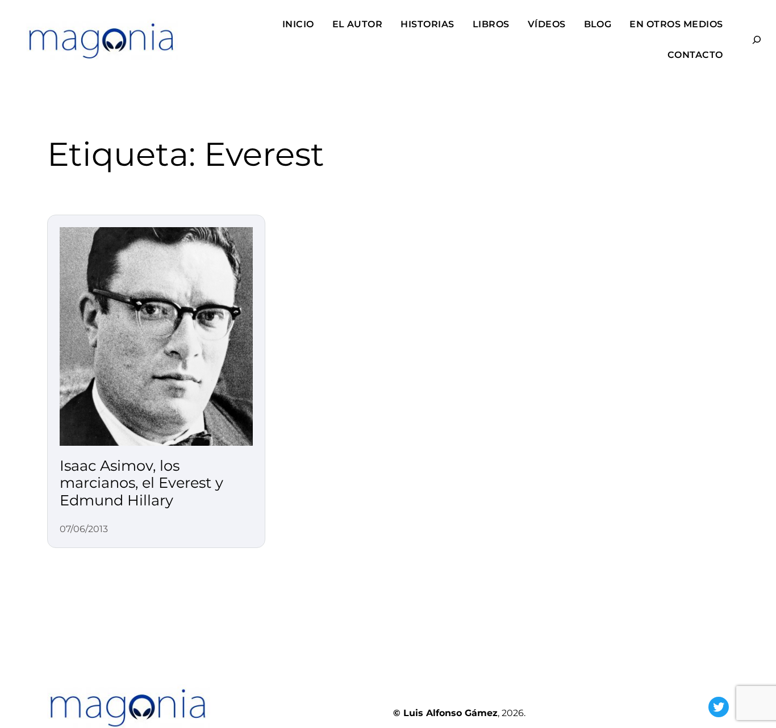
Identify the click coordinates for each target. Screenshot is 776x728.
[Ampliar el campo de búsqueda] (751, 40)
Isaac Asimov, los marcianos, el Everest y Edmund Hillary (141, 483)
